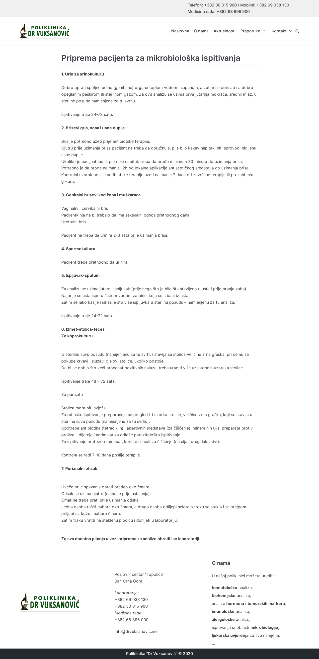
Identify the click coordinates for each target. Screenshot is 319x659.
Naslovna (180, 30)
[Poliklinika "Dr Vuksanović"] (44, 31)
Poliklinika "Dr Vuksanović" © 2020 (159, 653)
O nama (201, 30)
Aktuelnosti (225, 30)
